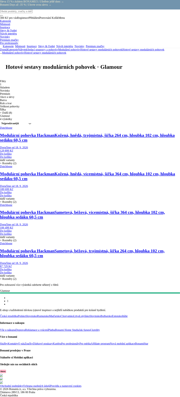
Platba (51, 329)
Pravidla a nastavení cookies (65, 385)
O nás (21, 343)
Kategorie (12, 49)
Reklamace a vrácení (36, 329)
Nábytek (22, 49)
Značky (29, 343)
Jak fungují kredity (89, 329)
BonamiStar (141, 343)
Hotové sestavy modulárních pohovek (143, 49)
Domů (3, 49)
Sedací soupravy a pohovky (42, 49)
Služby (4, 343)
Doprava (20, 329)
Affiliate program (100, 343)
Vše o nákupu (7, 329)
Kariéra (57, 343)
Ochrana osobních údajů (36, 385)
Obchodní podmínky (11, 385)
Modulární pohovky (69, 49)
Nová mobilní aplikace (122, 343)
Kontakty (13, 343)
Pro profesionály (70, 343)
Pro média (85, 343)
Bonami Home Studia (67, 329)
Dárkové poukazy (43, 343)
